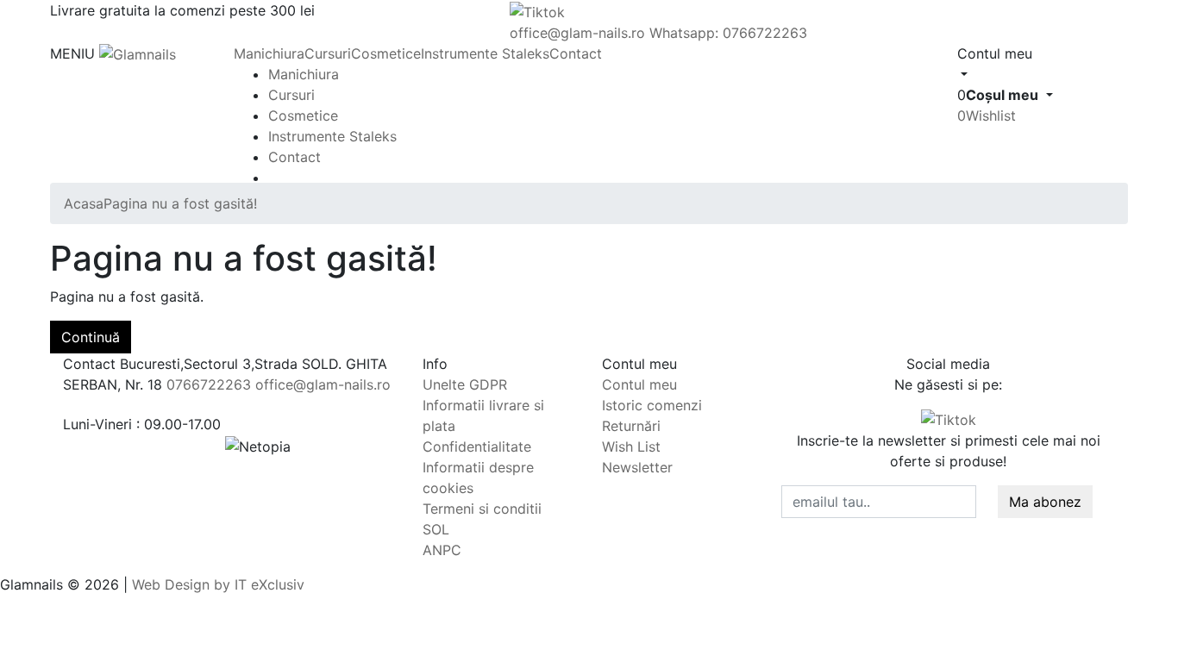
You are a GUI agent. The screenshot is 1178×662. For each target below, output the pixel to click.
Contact (575, 53)
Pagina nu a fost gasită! (180, 203)
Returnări (631, 425)
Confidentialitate (477, 446)
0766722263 (208, 384)
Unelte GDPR (465, 384)
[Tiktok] (948, 419)
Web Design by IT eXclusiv (218, 584)
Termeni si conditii (482, 508)
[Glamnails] (137, 53)
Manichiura (269, 53)
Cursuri (327, 53)
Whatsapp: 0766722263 (728, 32)
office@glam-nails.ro (577, 32)
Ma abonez (1045, 501)
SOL (436, 529)
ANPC (442, 550)
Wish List (631, 446)
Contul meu (639, 384)
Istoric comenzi (652, 405)
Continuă (90, 337)
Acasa (83, 203)
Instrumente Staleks (485, 53)
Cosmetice (386, 53)
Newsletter (637, 467)
